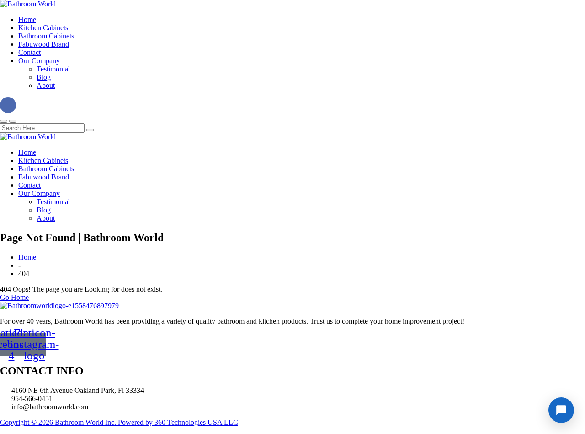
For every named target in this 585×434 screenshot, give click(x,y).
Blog (44, 77)
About (46, 85)
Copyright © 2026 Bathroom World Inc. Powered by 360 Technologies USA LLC (119, 422)
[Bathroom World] (28, 4)
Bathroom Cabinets (46, 36)
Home (27, 19)
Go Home (14, 297)
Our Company (39, 61)
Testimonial (53, 69)
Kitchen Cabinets (43, 28)
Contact (29, 52)
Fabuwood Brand (43, 44)
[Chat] (561, 410)
